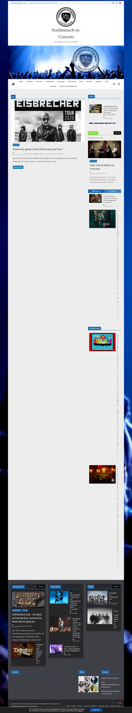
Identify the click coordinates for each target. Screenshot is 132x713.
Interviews (50, 81)
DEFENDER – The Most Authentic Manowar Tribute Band (39, 651)
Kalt (55, 154)
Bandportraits (16, 610)
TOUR (61, 154)
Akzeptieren (96, 710)
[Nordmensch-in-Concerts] (13, 84)
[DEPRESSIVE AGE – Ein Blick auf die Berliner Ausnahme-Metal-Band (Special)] (28, 599)
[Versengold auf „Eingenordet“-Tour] (97, 598)
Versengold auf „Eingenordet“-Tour (113, 596)
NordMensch (28, 154)
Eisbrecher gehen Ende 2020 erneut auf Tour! (38, 149)
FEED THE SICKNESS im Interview (102, 167)
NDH (58, 154)
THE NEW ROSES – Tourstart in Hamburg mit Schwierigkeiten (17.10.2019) (110, 199)
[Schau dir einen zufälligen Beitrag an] (118, 84)
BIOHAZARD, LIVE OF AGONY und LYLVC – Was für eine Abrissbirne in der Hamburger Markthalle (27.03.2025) (77, 628)
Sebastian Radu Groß (26, 626)
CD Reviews (61, 81)
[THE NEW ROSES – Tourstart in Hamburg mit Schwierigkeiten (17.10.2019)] (95, 198)
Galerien (98, 81)
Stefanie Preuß (102, 173)
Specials (89, 81)
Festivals (39, 81)
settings (80, 711)
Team (107, 81)
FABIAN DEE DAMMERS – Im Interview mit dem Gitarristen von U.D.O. (117, 255)
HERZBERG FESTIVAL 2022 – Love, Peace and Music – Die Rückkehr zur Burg (117, 389)
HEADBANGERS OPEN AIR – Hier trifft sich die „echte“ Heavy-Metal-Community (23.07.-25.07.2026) (110, 111)
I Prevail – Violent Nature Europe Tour (116, 615)
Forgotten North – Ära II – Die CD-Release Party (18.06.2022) (117, 508)
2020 (43, 154)
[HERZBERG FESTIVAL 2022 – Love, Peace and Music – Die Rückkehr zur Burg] (102, 398)
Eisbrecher (50, 154)
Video (81, 81)
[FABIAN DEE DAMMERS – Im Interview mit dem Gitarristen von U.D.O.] (102, 219)
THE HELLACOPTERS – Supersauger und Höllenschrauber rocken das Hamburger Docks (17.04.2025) (75, 601)
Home (21, 81)
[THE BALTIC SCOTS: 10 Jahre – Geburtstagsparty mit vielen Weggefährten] (56, 651)
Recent (113, 191)
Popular (97, 191)
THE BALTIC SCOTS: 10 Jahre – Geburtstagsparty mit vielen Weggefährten (72, 649)
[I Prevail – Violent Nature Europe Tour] (99, 618)
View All (117, 133)
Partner (53, 86)
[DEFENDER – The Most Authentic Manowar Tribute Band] (23, 654)
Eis (46, 154)
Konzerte (29, 81)
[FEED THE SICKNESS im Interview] (104, 149)
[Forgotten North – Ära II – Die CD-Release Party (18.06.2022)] (102, 517)
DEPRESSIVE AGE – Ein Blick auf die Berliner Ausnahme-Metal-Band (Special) (27, 618)
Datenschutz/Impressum (68, 86)
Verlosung (72, 81)
